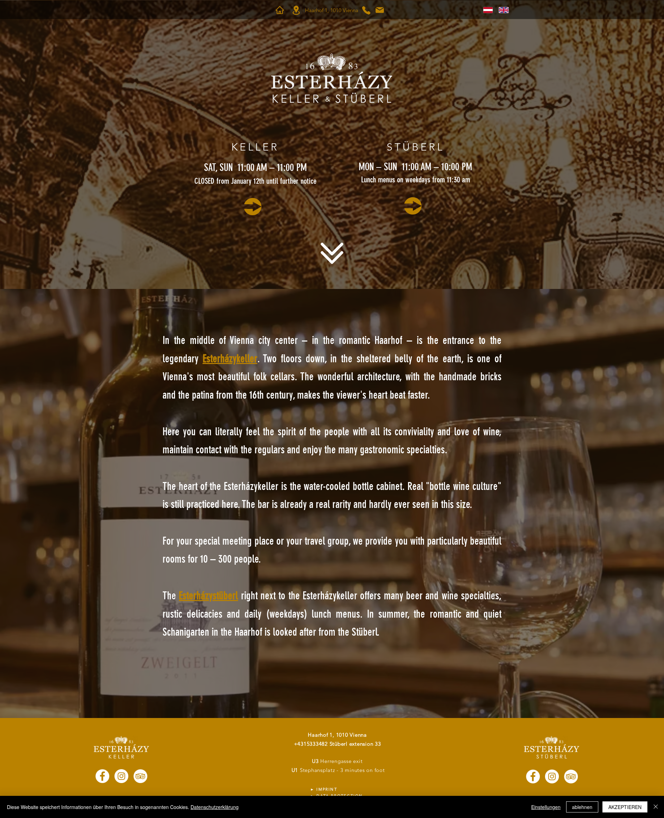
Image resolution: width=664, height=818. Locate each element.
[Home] (279, 9)
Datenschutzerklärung (215, 806)
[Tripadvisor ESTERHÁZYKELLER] (140, 776)
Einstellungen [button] (546, 806)
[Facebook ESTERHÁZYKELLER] (102, 776)
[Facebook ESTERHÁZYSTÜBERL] (533, 776)
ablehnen (582, 806)
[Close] (656, 806)
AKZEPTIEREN (625, 806)
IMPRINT (326, 789)
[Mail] (379, 10)
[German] (486, 10)
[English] (501, 10)
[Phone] (366, 10)
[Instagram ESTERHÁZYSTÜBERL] (552, 776)
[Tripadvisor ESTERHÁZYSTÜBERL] (571, 776)
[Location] (296, 10)
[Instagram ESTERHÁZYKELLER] (121, 776)
